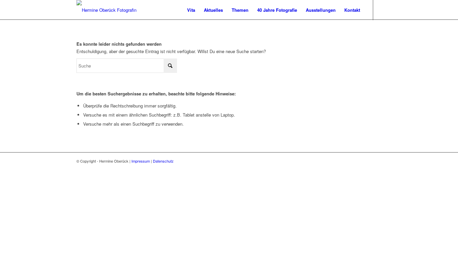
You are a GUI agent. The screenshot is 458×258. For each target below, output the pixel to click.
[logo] (106, 10)
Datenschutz (163, 161)
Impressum (140, 161)
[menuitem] (191, 10)
